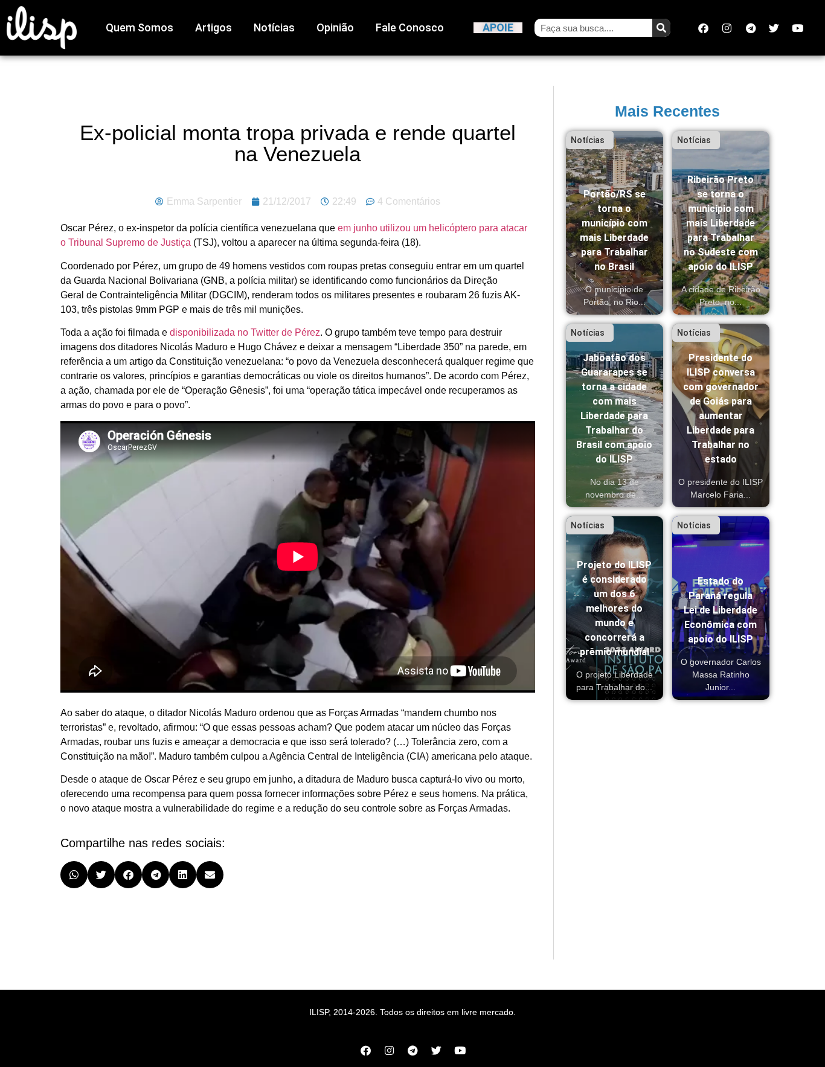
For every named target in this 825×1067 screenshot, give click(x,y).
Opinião (335, 27)
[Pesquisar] (661, 28)
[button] (74, 874)
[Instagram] (727, 28)
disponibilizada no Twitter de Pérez (245, 332)
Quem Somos (139, 27)
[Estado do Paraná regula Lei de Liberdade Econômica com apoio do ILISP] (720, 608)
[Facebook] (703, 28)
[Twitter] (774, 28)
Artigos (213, 27)
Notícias (274, 27)
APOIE (498, 27)
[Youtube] (798, 28)
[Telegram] (750, 28)
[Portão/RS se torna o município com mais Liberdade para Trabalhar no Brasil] (614, 223)
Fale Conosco (410, 27)
